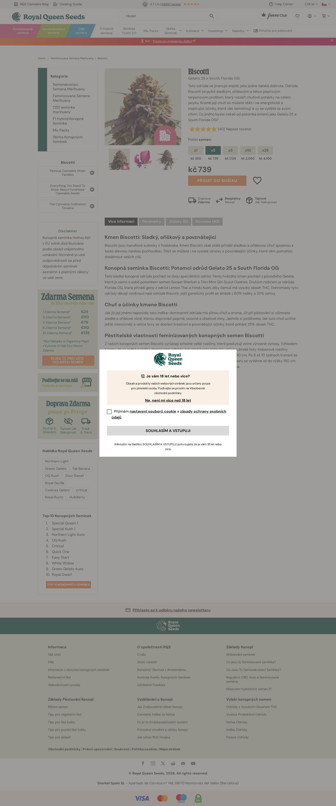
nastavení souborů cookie (153, 411)
